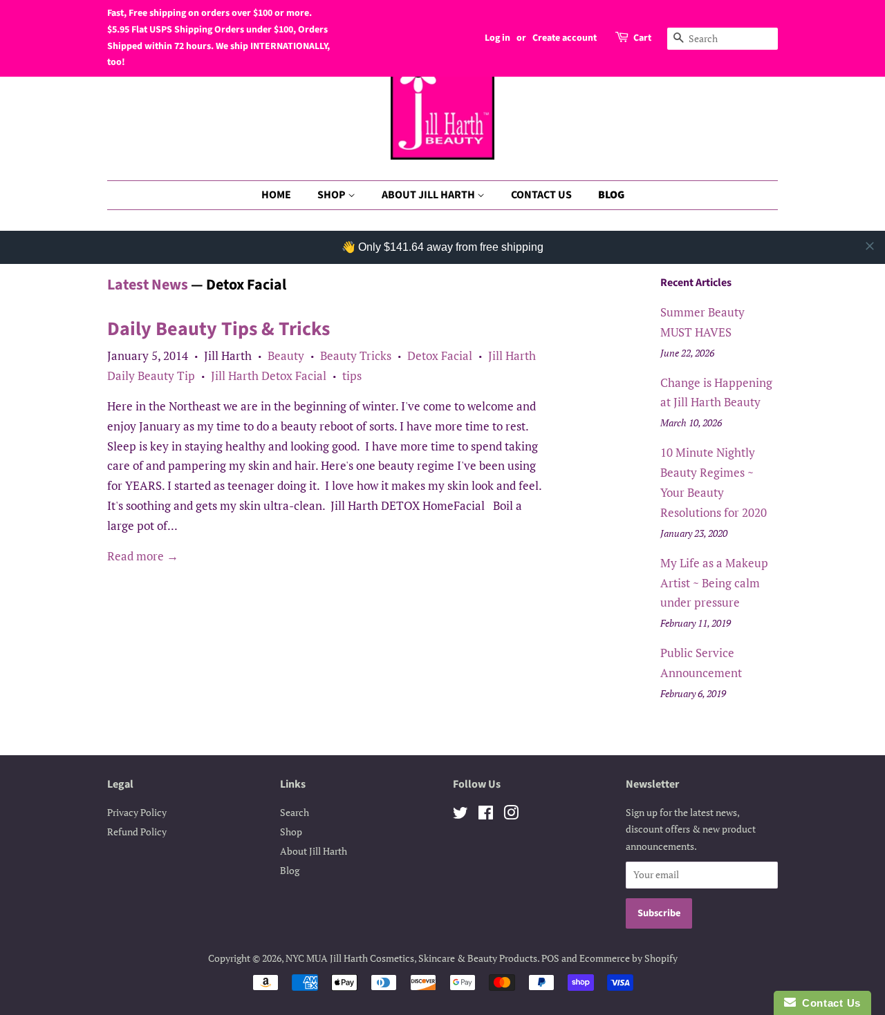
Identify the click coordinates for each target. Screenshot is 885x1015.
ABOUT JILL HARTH (429, 194)
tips (352, 375)
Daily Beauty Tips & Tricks (218, 329)
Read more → (142, 556)
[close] (869, 246)
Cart (642, 38)
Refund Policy (137, 831)
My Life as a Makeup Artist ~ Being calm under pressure (714, 583)
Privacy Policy (137, 812)
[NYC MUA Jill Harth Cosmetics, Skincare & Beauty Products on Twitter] (460, 815)
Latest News (147, 285)
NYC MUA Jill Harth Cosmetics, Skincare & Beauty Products (411, 958)
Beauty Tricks (355, 355)
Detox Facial (439, 355)
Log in (497, 38)
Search (294, 812)
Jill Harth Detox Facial (268, 375)
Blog (289, 870)
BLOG (611, 194)
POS (550, 958)
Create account (564, 38)
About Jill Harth (313, 850)
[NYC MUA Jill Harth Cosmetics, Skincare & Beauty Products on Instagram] (511, 815)
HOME (276, 194)
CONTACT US (541, 194)
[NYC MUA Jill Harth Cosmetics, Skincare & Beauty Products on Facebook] (486, 815)
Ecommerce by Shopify (628, 958)
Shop (291, 831)
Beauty (286, 355)
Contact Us (828, 1003)
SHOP (332, 194)
